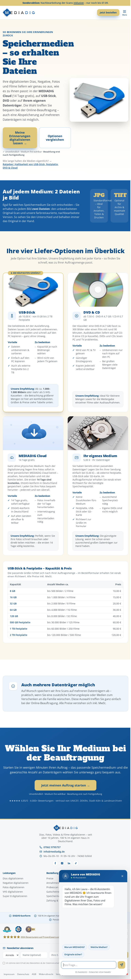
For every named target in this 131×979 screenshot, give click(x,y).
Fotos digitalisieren (13, 887)
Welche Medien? (96, 947)
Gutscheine (52, 891)
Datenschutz (23, 974)
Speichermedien (55, 896)
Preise (49, 878)
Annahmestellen (55, 882)
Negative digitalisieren (15, 882)
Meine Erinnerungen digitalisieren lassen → (19, 137)
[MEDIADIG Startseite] (19, 12)
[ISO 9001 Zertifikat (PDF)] (18, 929)
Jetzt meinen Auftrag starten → (65, 785)
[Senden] (119, 965)
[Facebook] (55, 863)
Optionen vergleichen (55, 138)
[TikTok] (75, 863)
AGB (34, 974)
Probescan (52, 887)
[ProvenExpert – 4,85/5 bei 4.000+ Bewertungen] (7, 929)
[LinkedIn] (69, 863)
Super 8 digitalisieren (15, 896)
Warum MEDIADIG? (72, 947)
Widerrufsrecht (46, 974)
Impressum (9, 974)
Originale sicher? (70, 954)
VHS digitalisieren (13, 891)
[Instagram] (62, 863)
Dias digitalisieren (13, 878)
